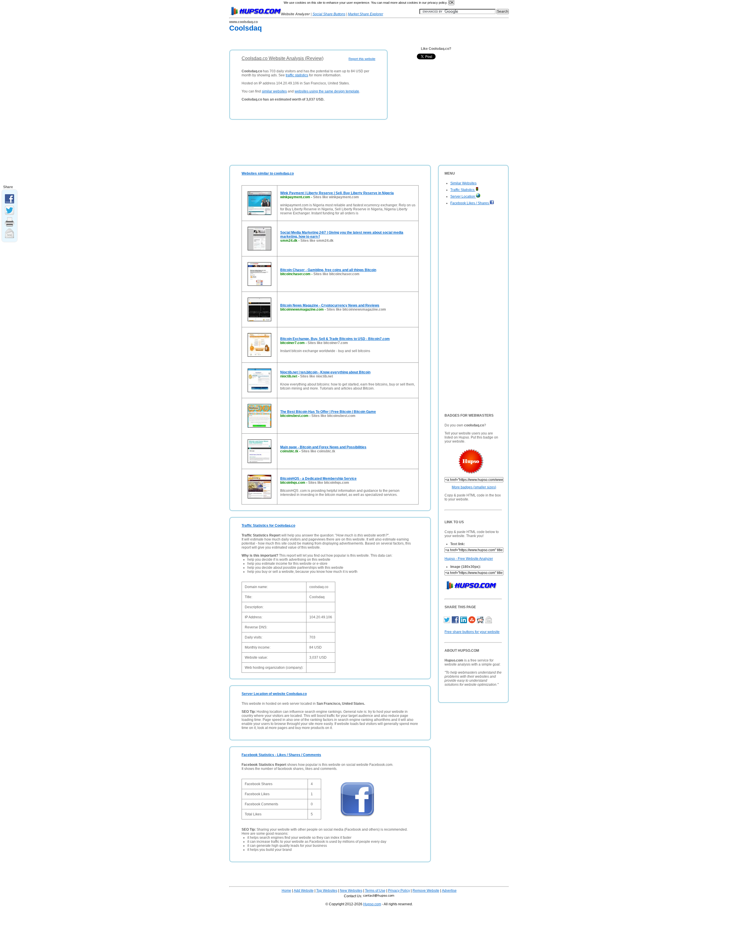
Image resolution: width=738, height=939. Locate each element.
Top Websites (326, 891)
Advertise (449, 891)
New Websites (351, 891)
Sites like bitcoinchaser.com (336, 274)
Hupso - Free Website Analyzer (469, 559)
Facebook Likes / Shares (470, 203)
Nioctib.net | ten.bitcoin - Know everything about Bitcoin (325, 372)
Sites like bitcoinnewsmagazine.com (356, 309)
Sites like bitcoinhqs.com (328, 483)
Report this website (362, 59)
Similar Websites (463, 183)
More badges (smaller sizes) (474, 487)
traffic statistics (297, 75)
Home (286, 891)
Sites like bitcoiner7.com (328, 343)
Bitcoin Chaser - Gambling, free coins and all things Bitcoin (328, 270)
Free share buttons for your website (472, 632)
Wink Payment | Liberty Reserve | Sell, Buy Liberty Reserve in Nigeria (337, 193)
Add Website (304, 891)
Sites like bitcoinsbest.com (333, 416)
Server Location (463, 196)
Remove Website (426, 891)
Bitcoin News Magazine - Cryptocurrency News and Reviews (329, 305)
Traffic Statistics (462, 190)
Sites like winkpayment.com (336, 197)
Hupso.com (372, 904)
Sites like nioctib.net (316, 376)
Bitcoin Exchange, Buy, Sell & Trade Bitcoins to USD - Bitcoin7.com (335, 339)
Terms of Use (375, 891)
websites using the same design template (327, 91)
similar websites (274, 91)
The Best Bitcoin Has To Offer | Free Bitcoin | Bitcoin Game (328, 412)
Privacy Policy (399, 891)
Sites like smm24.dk (317, 241)
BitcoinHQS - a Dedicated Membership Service (318, 479)
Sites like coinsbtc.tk (318, 451)
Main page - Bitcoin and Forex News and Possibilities (323, 447)
